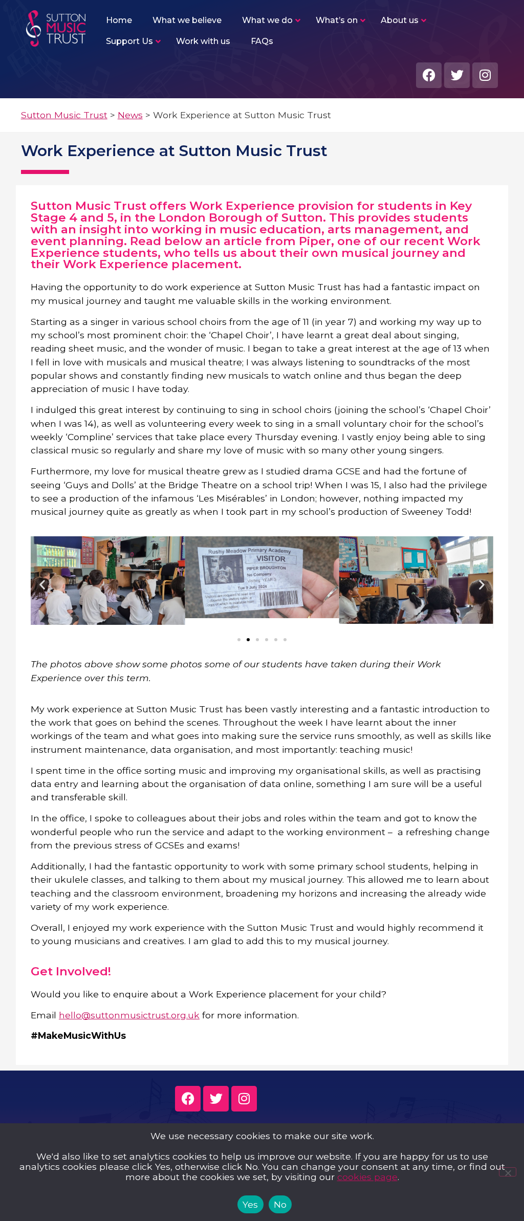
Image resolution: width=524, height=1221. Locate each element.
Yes (250, 1204)
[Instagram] (485, 75)
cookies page (367, 1176)
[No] (507, 1171)
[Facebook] (429, 75)
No (280, 1204)
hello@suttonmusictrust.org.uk (129, 1015)
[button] (42, 584)
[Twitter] (457, 75)
